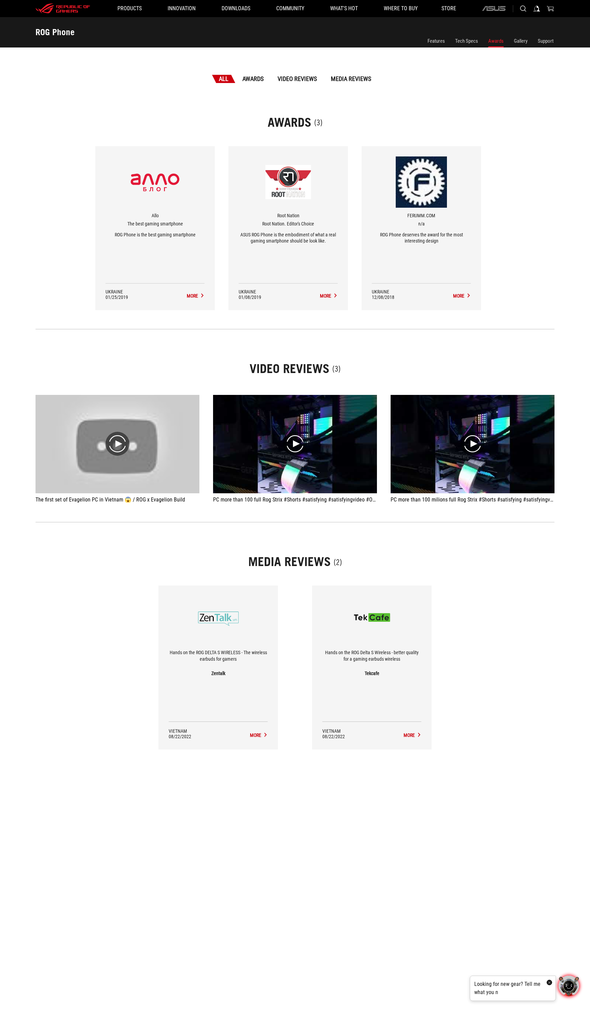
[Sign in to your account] (537, 8)
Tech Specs (466, 41)
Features (436, 41)
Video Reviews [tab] (297, 78)
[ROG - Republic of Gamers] (63, 8)
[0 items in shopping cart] (550, 8)
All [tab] (223, 78)
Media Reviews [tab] (351, 78)
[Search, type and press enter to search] (523, 8)
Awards (496, 41)
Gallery (521, 41)
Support (545, 41)
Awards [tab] (253, 78)
